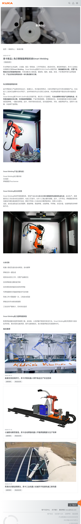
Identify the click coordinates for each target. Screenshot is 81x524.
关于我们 (54, 510)
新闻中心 (11, 49)
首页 (4, 49)
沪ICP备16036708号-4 (71, 520)
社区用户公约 (59, 514)
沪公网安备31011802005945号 (68, 517)
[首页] (7, 3)
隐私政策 (75, 514)
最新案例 (8, 381)
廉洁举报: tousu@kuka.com (67, 510)
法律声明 (67, 514)
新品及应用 (7, 62)
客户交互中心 (46, 510)
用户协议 (50, 514)
